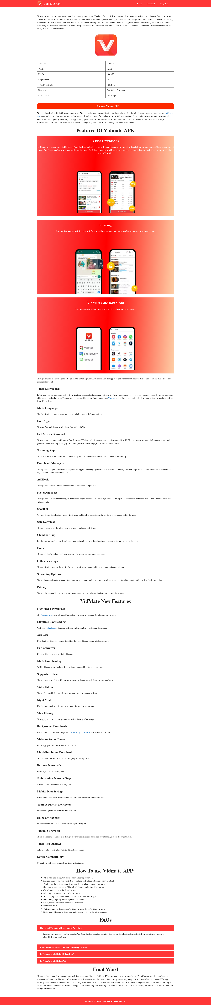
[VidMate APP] (39, 3)
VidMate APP (52, 3)
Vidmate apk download (80, 732)
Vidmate (112, 398)
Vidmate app (46, 614)
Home (139, 3)
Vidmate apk (51, 627)
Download (151, 3)
